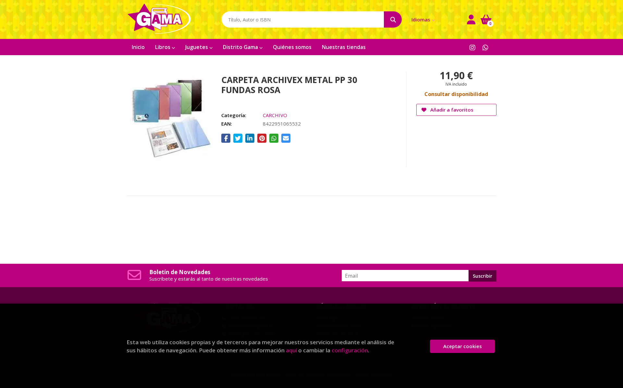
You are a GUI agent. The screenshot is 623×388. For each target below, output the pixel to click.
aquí (291, 350)
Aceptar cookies (462, 346)
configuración (350, 350)
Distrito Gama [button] (241, 47)
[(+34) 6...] (485, 47)
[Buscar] (393, 19)
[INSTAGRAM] (472, 47)
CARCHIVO (275, 115)
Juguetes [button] (197, 47)
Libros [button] (163, 47)
